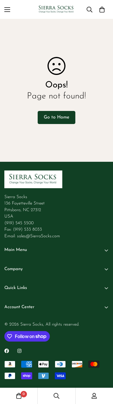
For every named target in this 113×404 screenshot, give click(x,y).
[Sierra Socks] (56, 9)
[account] (94, 396)
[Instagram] (19, 351)
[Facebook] (6, 351)
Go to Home (56, 117)
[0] (102, 9)
